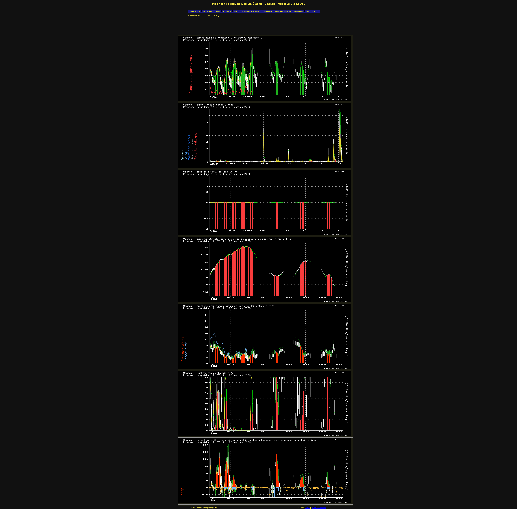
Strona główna (194, 11)
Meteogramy (298, 11)
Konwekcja (227, 11)
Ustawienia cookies (319, 508)
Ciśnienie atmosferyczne (250, 11)
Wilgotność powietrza (283, 11)
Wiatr (236, 11)
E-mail (307, 508)
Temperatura (207, 11)
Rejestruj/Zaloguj (312, 11)
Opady (217, 11)
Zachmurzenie (267, 11)
